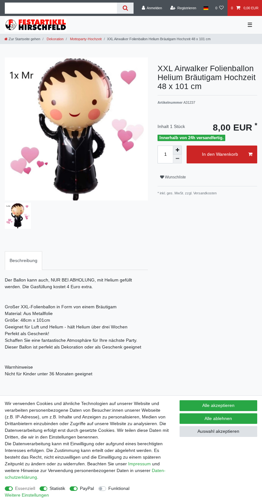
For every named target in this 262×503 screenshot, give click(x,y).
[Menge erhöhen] (177, 150)
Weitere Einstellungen (27, 495)
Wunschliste (175, 177)
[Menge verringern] (177, 158)
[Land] (206, 8)
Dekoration (55, 39)
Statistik (57, 488)
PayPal (87, 488)
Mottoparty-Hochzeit (85, 39)
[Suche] (125, 8)
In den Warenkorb (220, 154)
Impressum (139, 463)
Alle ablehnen (218, 418)
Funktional (118, 488)
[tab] (23, 260)
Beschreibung (23, 260)
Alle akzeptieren (218, 405)
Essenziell (25, 488)
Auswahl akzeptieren (218, 431)
